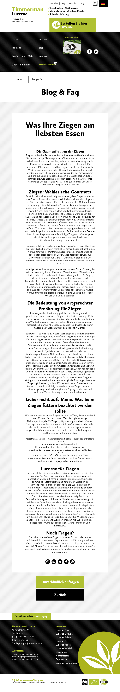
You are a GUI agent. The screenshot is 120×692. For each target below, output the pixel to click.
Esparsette (61, 659)
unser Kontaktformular (65, 546)
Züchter (43, 39)
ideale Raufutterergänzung (73, 478)
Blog (63, 3)
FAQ (82, 3)
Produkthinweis (47, 64)
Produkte (16, 47)
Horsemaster (62, 655)
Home (15, 39)
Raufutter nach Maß (22, 56)
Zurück (60, 594)
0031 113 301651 (21, 639)
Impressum (33, 682)
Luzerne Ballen (84, 519)
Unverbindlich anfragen (60, 582)
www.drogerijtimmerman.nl (25, 656)
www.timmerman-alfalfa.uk (25, 659)
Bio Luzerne (74, 484)
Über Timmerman (21, 64)
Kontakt (72, 3)
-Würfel (46, 522)
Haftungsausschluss (19, 682)
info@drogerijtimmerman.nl (28, 643)
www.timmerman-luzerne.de (26, 653)
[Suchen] (95, 3)
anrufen (64, 551)
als (58, 478)
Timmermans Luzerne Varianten (55, 519)
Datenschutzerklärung (48, 682)
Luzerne (77, 292)
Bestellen (54, 3)
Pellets (62, 205)
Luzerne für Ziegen (73, 513)
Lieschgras (61, 652)
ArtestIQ (62, 682)
